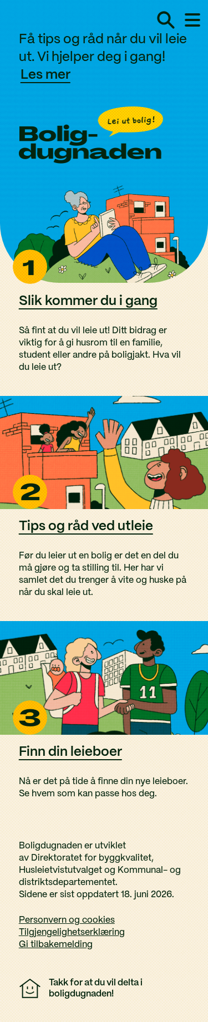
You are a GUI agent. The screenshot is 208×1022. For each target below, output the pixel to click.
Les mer (45, 75)
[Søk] (166, 20)
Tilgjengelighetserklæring (72, 932)
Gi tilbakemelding (56, 944)
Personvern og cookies (67, 920)
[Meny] (192, 20)
